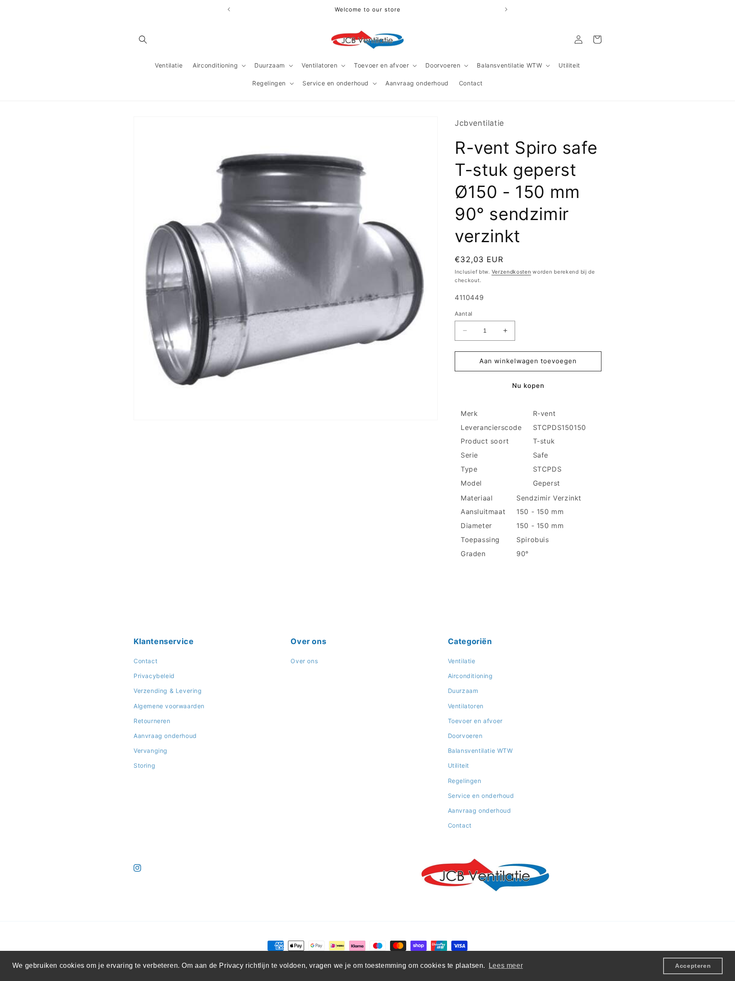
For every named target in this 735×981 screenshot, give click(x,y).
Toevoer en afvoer (475, 720)
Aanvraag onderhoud (165, 735)
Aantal (463, 313)
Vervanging (151, 750)
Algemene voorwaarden (169, 706)
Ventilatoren (466, 706)
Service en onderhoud (481, 795)
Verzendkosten (511, 272)
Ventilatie (462, 660)
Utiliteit (458, 765)
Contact (145, 660)
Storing (144, 765)
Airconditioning (470, 676)
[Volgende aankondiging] (506, 9)
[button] (143, 39)
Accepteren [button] (693, 965)
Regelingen (464, 780)
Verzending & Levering (168, 691)
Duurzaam (463, 691)
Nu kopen (528, 386)
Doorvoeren (465, 735)
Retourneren (152, 720)
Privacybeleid (154, 676)
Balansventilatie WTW (480, 750)
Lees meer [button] (506, 965)
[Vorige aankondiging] (228, 9)
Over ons (304, 660)
